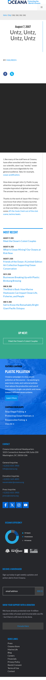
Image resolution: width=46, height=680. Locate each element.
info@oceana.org (10, 468)
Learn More (11, 398)
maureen (11, 60)
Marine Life (13, 649)
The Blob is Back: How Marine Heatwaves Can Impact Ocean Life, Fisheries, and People (20, 293)
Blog (9, 15)
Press (10, 643)
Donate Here (23, 626)
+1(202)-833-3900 (11, 465)
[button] (5, 74)
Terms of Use (13, 668)
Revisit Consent (15, 665)
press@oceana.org (11, 495)
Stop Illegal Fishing (14, 411)
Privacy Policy (14, 662)
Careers (11, 655)
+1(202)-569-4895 (11, 479)
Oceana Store (14, 646)
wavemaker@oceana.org (13, 482)
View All (8, 424)
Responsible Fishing (15, 419)
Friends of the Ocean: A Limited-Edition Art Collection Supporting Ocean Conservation (22, 265)
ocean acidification (11, 174)
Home (5, 15)
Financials (12, 658)
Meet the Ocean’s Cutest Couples (19, 241)
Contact (11, 671)
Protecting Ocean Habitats (18, 415)
